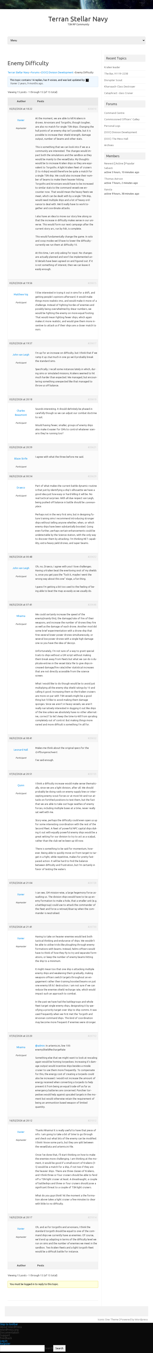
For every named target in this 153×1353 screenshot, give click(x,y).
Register (5, 1343)
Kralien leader (112, 67)
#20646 (92, 604)
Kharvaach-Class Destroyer (119, 86)
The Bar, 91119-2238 (116, 73)
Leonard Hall (21, 749)
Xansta (108, 189)
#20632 (92, 556)
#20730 (92, 927)
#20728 (92, 883)
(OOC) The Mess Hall (116, 138)
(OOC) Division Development (57, 72)
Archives (109, 145)
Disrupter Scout (113, 80)
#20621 (92, 447)
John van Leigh (21, 354)
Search (49, 1348)
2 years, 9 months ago (30, 83)
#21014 (92, 1217)
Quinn (21, 785)
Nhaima (21, 616)
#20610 (92, 109)
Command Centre (114, 112)
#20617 (92, 343)
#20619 (92, 399)
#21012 (92, 1120)
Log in (3, 1340)
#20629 (92, 476)
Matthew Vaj (21, 294)
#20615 (92, 283)
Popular (129, 163)
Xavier (14, 83)
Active (119, 163)
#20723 (92, 774)
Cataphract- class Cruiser (118, 93)
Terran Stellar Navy (78, 18)
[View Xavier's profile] (87, 80)
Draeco (21, 487)
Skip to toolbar (9, 1324)
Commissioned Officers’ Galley (121, 119)
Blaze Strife (20, 458)
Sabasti (108, 168)
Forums (35, 72)
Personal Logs (112, 125)
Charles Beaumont (21, 412)
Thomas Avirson (113, 178)
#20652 (92, 738)
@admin (40, 1045)
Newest (109, 163)
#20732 (92, 1036)
